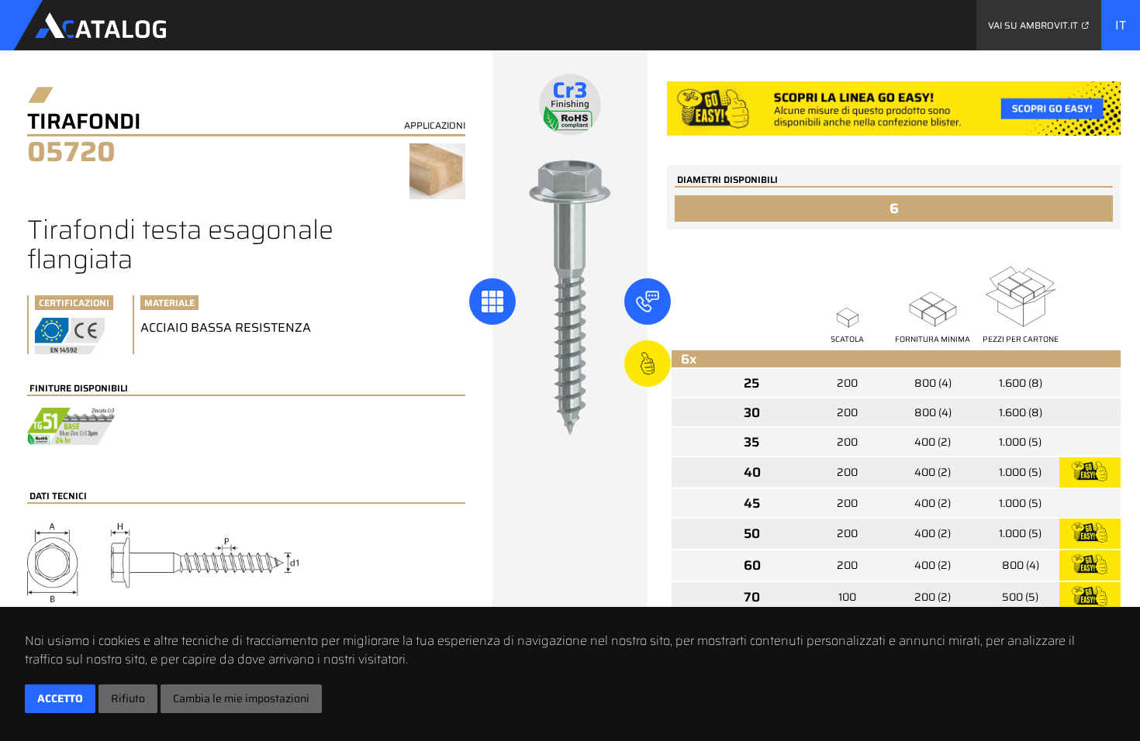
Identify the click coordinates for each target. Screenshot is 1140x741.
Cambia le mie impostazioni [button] (241, 698)
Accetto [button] (60, 698)
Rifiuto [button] (128, 698)
